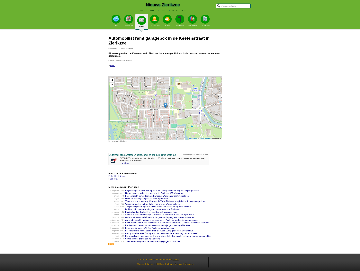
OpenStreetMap (206, 138)
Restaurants (180, 25)
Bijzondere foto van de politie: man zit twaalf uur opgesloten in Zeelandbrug (159, 231)
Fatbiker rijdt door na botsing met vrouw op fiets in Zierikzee (152, 209)
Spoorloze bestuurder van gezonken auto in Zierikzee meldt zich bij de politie (159, 215)
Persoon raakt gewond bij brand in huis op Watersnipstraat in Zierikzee (157, 196)
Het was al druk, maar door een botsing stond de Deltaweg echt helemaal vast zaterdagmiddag (168, 236)
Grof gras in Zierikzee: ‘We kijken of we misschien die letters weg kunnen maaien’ (161, 233)
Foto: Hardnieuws (117, 176)
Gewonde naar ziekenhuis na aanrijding (142, 239)
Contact (140, 264)
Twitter (150, 264)
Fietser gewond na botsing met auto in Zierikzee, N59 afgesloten (154, 193)
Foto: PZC (113, 179)
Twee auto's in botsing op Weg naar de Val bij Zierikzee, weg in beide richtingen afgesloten (165, 201)
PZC (112, 65)
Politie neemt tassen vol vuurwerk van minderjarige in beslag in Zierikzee (157, 225)
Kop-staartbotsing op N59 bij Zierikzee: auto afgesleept (150, 228)
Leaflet (194, 138)
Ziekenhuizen (205, 25)
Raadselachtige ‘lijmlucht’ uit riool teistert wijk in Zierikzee (151, 212)
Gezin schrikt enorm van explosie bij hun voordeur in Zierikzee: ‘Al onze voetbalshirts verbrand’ (167, 223)
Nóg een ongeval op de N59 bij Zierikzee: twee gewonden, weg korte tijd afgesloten (162, 190)
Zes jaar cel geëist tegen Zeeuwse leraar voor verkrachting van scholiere (158, 207)
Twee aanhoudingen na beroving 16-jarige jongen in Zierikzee (152, 241)
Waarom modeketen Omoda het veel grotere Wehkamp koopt (153, 204)
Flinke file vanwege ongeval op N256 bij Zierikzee (146, 199)
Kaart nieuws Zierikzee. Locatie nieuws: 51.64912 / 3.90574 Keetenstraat (165, 108)
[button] (165, 105)
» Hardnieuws (124, 163)
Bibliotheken (192, 25)
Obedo (176, 259)
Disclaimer (189, 264)
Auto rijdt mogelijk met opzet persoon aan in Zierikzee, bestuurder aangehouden (161, 220)
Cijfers (116, 25)
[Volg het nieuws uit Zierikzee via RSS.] (111, 244)
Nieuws (141, 26)
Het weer (167, 25)
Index (142, 10)
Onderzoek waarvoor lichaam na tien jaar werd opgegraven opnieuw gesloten (159, 217)
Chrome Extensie (174, 264)
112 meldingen (154, 25)
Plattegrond (129, 25)
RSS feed (160, 264)
